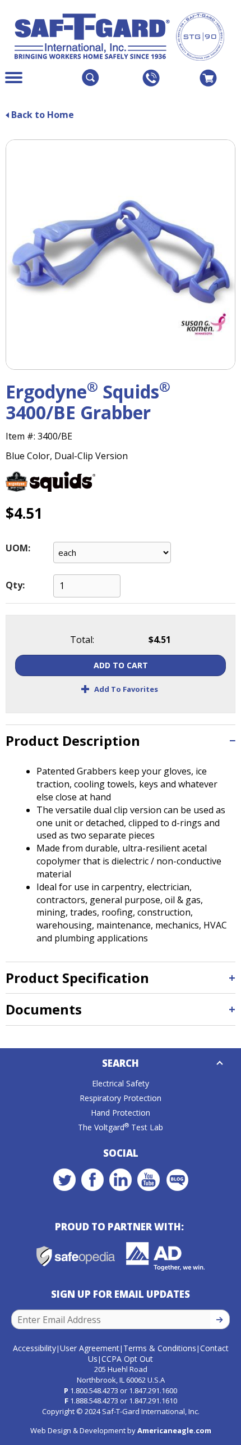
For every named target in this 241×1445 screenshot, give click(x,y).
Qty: (15, 585)
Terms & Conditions (159, 1348)
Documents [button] (44, 1009)
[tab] (120, 740)
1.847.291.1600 (153, 1390)
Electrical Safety (120, 1083)
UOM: (18, 548)
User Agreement (89, 1348)
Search (120, 1063)
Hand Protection (120, 1112)
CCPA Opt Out (127, 1358)
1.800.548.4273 (94, 1390)
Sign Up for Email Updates (120, 1294)
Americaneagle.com (174, 1430)
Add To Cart (121, 665)
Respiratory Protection (120, 1098)
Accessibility (34, 1348)
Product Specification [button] (77, 977)
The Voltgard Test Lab (120, 1127)
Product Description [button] (73, 740)
